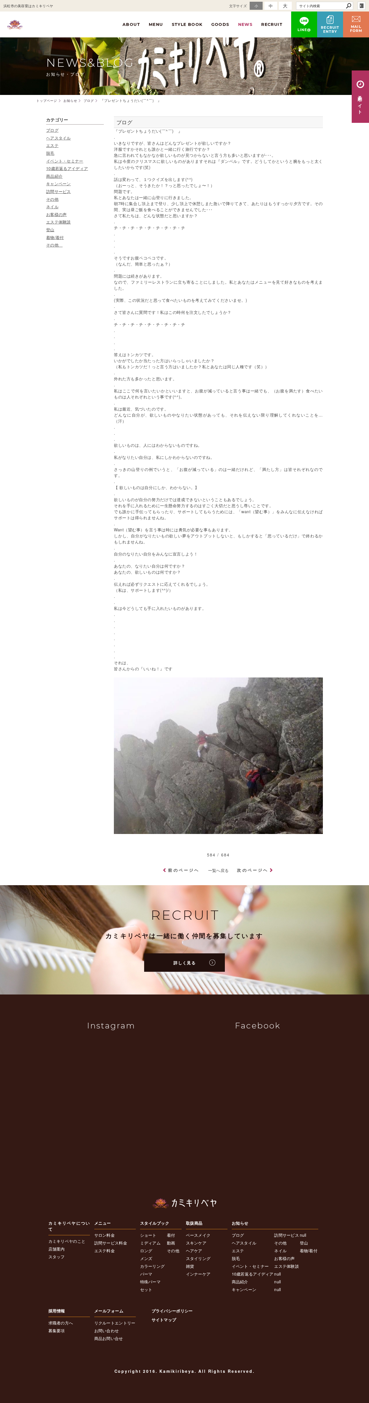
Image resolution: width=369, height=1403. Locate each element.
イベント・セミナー (64, 161)
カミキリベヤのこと (67, 1241)
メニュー (102, 1223)
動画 (171, 1243)
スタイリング (198, 1258)
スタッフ (56, 1256)
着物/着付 (55, 237)
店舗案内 (56, 1249)
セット (146, 1289)
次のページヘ (252, 870)
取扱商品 (194, 1223)
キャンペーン (58, 183)
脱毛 (50, 153)
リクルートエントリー (114, 1323)
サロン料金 (104, 1235)
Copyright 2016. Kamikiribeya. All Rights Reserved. (184, 1371)
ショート (148, 1235)
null (277, 1274)
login (361, 6)
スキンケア (196, 1243)
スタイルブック (155, 1223)
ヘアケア (194, 1250)
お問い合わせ (106, 1330)
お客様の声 (56, 214)
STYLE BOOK (187, 24)
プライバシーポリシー (172, 1311)
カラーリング (152, 1266)
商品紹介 (54, 176)
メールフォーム (109, 1311)
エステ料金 (104, 1250)
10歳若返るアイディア (67, 168)
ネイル (52, 206)
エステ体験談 (58, 222)
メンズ (146, 1258)
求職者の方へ (60, 1323)
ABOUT (131, 24)
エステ (52, 145)
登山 (50, 229)
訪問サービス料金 (110, 1243)
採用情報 (56, 1311)
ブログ (52, 130)
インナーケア (198, 1274)
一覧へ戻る (218, 870)
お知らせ (240, 1223)
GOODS (220, 24)
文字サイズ (238, 5)
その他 (52, 199)
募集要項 (56, 1330)
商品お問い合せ (108, 1338)
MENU (156, 24)
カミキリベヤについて (69, 1226)
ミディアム (150, 1243)
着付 (171, 1235)
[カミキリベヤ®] (184, 1203)
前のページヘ (183, 870)
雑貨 (190, 1266)
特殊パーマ (150, 1281)
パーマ (146, 1274)
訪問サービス (58, 191)
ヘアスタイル (58, 138)
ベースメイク (198, 1235)
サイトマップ (164, 1319)
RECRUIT (272, 24)
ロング (146, 1250)
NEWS (245, 24)
